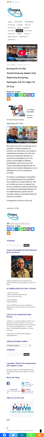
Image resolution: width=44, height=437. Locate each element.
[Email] (24, 95)
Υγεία (19, 27)
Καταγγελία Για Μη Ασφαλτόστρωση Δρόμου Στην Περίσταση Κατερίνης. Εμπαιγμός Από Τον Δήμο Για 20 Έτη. (21, 77)
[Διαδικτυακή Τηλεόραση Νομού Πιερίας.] (15, 17)
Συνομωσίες (11, 33)
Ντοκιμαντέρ (11, 27)
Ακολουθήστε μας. (16, 2)
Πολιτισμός (11, 30)
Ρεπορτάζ (19, 30)
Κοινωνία (27, 25)
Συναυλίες (27, 33)
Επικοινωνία (11, 39)
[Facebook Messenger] (32, 95)
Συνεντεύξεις (28, 30)
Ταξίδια (19, 33)
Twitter (27, 384)
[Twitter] (12, 95)
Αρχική (10, 22)
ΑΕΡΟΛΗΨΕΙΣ (29, 22)
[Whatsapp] (20, 95)
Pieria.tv (13, 64)
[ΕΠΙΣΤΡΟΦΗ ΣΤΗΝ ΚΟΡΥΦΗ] (40, 432)
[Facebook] (8, 95)
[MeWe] (16, 95)
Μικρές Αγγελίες (12, 36)
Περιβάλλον (26, 27)
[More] (8, 99)
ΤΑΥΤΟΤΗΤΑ (18, 22)
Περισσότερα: (23, 36)
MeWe (8, 420)
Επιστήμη (20, 25)
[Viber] (28, 95)
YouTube (27, 391)
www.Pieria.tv (11, 123)
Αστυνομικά (11, 25)
